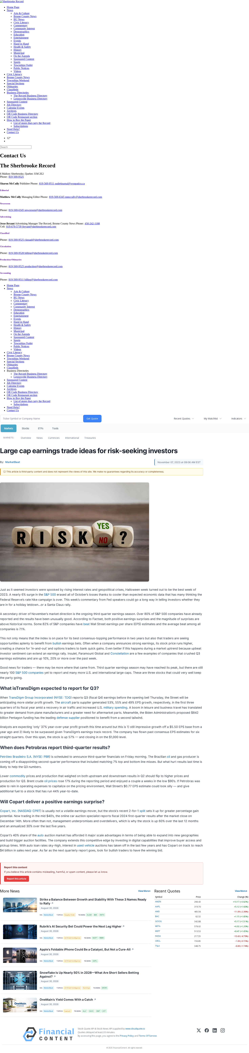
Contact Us (13, 132)
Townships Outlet (23, 65)
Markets (8, 428)
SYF (104, 1011)
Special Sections (15, 83)
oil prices (50, 781)
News (10, 10)
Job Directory (14, 104)
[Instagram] (222, 1034)
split (142, 811)
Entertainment (21, 37)
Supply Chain (70, 915)
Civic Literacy (21, 22)
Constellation (119, 653)
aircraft (66, 702)
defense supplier (68, 717)
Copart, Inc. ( (9, 811)
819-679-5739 (14, 226)
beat (86, 624)
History (18, 49)
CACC (91, 1011)
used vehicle (85, 845)
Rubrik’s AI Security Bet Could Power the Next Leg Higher (82, 926)
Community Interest (24, 28)
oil (168, 756)
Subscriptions (21, 126)
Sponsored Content (24, 59)
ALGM (89, 915)
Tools (55, 428)
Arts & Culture (21, 13)
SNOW (104, 988)
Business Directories (18, 92)
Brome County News (25, 16)
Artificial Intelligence (72, 938)
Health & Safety (22, 46)
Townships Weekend (18, 80)
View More (143, 890)
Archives (11, 110)
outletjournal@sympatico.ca (70, 183)
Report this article (16, 878)
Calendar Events (15, 107)
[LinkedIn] (214, 1034)
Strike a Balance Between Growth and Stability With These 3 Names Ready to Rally (93, 901)
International (72, 437)
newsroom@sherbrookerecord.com (43, 210)
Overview (26, 437)
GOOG (158, 921)
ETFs (40, 428)
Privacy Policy (127, 1035)
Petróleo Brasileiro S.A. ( (17, 756)
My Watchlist (211, 418)
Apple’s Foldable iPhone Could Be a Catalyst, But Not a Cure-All (87, 949)
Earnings (86, 988)
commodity (17, 776)
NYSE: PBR (41, 756)
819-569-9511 (47, 183)
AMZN (158, 901)
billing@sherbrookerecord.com (41, 253)
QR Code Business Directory (22, 113)
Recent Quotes (182, 418)
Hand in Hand (21, 43)
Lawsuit (67, 1011)
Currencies (54, 437)
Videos (17, 71)
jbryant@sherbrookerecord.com (39, 226)
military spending (115, 707)
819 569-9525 (16, 176)
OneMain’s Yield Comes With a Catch (68, 999)
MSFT (95, 938)
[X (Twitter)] (198, 1034)
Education (19, 34)
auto (40, 835)
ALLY (85, 1011)
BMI (95, 915)
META (157, 926)
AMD (157, 911)
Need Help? (13, 129)
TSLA (157, 945)
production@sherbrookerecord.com (44, 266)
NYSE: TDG (63, 697)
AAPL (95, 961)
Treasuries (90, 437)
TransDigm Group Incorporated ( (32, 697)
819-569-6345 (57, 196)
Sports (17, 62)
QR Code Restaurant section (22, 117)
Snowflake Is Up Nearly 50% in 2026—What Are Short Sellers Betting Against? (89, 974)
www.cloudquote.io (135, 1028)
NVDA (158, 936)
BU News (19, 19)
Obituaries (12, 86)
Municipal (19, 52)
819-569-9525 (17, 239)
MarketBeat (48, 915)
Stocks (25, 428)
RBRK (102, 938)
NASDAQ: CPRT (29, 811)
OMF (98, 1011)
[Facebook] (206, 1034)
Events (17, 40)
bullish (57, 643)
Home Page (13, 7)
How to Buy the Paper (19, 120)
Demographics (21, 31)
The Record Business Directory (30, 95)
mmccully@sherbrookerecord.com (83, 196)
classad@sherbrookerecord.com (42, 239)
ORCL (157, 941)
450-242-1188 (92, 223)
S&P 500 (50, 594)
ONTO (102, 915)
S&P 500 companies (29, 672)
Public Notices (21, 68)
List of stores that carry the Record (32, 123)
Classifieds (12, 89)
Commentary (20, 25)
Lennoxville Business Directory (30, 98)
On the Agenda (22, 56)
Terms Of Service (148, 1035)
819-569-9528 (17, 253)
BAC (157, 916)
